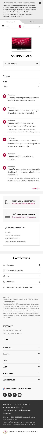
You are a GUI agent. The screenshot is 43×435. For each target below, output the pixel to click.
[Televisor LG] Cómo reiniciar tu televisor (21, 157)
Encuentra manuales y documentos (23, 203)
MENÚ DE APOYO (11, 63)
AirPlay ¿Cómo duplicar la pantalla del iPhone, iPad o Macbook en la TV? (23, 99)
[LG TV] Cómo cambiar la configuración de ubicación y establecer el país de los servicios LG (24, 172)
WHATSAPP (8, 326)
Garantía (8, 232)
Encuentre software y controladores (24, 217)
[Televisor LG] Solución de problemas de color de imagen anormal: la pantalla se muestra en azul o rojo (24, 143)
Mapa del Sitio (7, 404)
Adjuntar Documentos (12, 238)
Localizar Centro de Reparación (15, 241)
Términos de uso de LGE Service (13, 407)
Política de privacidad (10, 410)
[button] (40, 3)
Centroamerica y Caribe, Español (18, 388)
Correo (5, 339)
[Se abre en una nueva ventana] (5, 395)
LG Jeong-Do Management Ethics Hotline (22, 431)
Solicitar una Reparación (13, 235)
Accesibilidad (7, 413)
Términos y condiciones (22, 404)
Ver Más (35, 189)
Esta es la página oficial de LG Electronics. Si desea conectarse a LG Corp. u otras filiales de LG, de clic (19, 423)
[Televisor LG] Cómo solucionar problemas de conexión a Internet (22, 124)
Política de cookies (25, 410)
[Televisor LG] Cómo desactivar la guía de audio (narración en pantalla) (23, 111)
